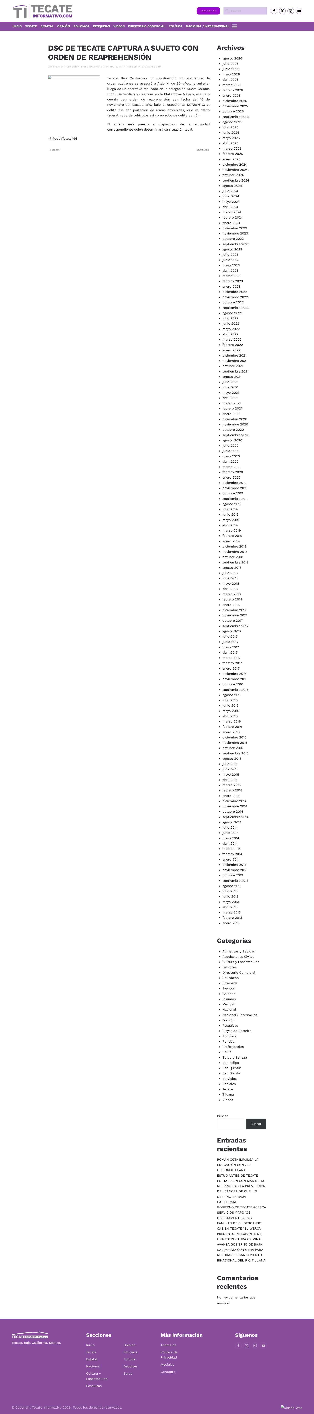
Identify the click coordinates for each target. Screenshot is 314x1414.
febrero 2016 (232, 726)
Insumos (229, 999)
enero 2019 (231, 541)
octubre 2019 (232, 493)
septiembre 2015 (235, 753)
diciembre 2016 (234, 674)
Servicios (229, 1078)
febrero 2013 (232, 917)
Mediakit (167, 1364)
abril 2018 (230, 589)
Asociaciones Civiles (238, 956)
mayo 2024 (231, 201)
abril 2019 (230, 525)
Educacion (230, 978)
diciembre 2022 (234, 292)
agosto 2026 (232, 58)
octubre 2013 (232, 875)
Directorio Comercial (238, 972)
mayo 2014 (230, 838)
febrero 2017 (232, 663)
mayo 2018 (230, 583)
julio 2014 (230, 827)
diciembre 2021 (234, 355)
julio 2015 (229, 764)
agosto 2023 (232, 249)
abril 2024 (230, 207)
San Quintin (231, 1073)
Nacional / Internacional (207, 26)
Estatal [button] (47, 26)
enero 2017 (230, 668)
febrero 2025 (232, 154)
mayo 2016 (230, 711)
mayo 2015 (230, 774)
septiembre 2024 (235, 180)
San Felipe (230, 1063)
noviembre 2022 (235, 297)
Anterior (55, 150)
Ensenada (229, 983)
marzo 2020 (231, 467)
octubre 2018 (232, 557)
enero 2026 (231, 95)
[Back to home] (42, 11)
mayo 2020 (231, 456)
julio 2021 (230, 382)
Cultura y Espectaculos (240, 962)
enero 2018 (231, 605)
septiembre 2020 (235, 435)
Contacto (168, 1372)
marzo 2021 (231, 403)
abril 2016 (230, 716)
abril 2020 (230, 461)
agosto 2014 (231, 822)
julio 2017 (229, 636)
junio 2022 (230, 323)
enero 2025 (231, 159)
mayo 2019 (230, 520)
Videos (118, 26)
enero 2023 (231, 286)
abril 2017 (229, 652)
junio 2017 (230, 642)
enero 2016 (231, 732)
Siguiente (202, 150)
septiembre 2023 (235, 244)
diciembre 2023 (234, 228)
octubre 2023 (233, 238)
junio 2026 (230, 69)
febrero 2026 (232, 90)
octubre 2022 (233, 302)
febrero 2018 (232, 599)
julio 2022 (230, 318)
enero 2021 (231, 414)
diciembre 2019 (234, 483)
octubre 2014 (232, 811)
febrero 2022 (232, 345)
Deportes (229, 967)
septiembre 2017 (235, 626)
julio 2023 (230, 254)
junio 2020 (230, 451)
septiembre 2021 (235, 371)
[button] (234, 26)
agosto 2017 (231, 631)
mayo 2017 (230, 647)
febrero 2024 (232, 217)
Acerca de (168, 1345)
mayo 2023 (231, 265)
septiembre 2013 (235, 880)
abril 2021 (230, 398)
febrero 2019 (232, 536)
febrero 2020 (232, 472)
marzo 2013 (231, 912)
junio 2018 (230, 578)
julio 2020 (230, 445)
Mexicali (228, 1004)
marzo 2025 (231, 148)
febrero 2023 (232, 281)
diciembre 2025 (234, 101)
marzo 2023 (231, 276)
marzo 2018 (231, 594)
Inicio (17, 26)
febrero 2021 (232, 408)
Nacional (229, 1009)
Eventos (228, 988)
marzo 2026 (231, 85)
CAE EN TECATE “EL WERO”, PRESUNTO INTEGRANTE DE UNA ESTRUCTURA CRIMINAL (240, 1233)
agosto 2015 (231, 758)
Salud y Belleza (234, 1057)
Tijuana (228, 1094)
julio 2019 (230, 509)
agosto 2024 (232, 186)
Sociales (229, 1084)
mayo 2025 (231, 138)
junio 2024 (230, 196)
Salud (227, 1052)
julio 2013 (230, 891)
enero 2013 (231, 923)
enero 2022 (231, 350)
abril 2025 (230, 143)
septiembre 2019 (235, 499)
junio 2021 (230, 387)
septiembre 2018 (235, 562)
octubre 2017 (232, 620)
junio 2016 (230, 705)
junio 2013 (230, 896)
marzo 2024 (231, 212)
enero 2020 (231, 477)
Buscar (222, 1116)
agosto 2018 (231, 567)
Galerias (228, 994)
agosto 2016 (231, 695)
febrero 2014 (232, 854)
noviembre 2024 (235, 170)
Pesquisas (101, 26)
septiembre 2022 (235, 308)
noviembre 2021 (234, 361)
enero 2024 (231, 223)
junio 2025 (230, 132)
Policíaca (81, 26)
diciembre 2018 (234, 546)
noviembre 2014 (234, 806)
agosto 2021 (231, 376)
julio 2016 (230, 700)
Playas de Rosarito (236, 1031)
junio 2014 (230, 833)
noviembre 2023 (235, 233)
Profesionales (233, 1047)
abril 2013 (230, 907)
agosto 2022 (232, 313)
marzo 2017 (231, 658)
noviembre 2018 (234, 551)
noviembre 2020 (235, 424)
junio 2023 (230, 260)
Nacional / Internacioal (240, 1015)
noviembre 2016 (234, 679)
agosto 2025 (232, 122)
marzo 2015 (231, 785)
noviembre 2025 (235, 106)
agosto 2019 (231, 504)
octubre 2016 (232, 684)
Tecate (31, 26)
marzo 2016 (231, 721)
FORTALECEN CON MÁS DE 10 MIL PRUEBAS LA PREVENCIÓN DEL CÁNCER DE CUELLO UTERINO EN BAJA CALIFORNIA (241, 1191)
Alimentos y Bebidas (238, 951)
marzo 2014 (231, 849)
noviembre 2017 (234, 615)
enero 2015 (230, 796)
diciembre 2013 (234, 864)
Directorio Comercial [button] (146, 26)
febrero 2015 (232, 790)
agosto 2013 (231, 886)
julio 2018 (230, 573)
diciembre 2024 (234, 164)
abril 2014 (230, 843)
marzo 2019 (231, 530)
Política (175, 26)
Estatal (91, 1359)
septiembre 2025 (235, 117)
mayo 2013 (230, 902)
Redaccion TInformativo (82, 67)
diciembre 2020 (234, 419)
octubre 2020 (233, 429)
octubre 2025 (233, 111)
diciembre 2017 (234, 610)
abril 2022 (230, 334)
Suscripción (208, 11)
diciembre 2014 (234, 801)
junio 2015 (230, 769)
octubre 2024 (233, 175)
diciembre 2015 (234, 737)
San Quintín (231, 1068)
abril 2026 (230, 79)
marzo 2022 (231, 339)
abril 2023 (230, 270)
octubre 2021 (232, 366)
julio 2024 (230, 191)
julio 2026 (230, 63)
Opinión (63, 26)
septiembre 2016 (235, 689)
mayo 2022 (231, 329)
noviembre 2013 (234, 870)
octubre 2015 (232, 748)
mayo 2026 (231, 74)
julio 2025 (230, 127)
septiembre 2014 (235, 817)
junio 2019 (230, 514)
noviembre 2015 (234, 742)
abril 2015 (229, 780)
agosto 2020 (232, 440)
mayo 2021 (230, 392)
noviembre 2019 (234, 488)
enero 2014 (231, 859)
